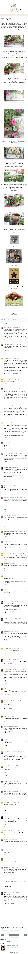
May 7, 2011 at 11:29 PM (18, 553)
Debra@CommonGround (12, 945)
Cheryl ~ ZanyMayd (8, 553)
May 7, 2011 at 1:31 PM (14, 422)
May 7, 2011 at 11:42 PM (18, 563)
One (5, 839)
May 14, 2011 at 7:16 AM (11, 839)
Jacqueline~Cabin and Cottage (11, 388)
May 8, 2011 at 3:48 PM (19, 726)
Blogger (16, 952)
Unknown (6, 358)
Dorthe (5, 601)
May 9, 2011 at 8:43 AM (13, 791)
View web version (14, 937)
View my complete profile (11, 947)
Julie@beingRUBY (8, 541)
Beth (14, 246)
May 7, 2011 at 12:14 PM (14, 379)
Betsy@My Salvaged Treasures (10, 751)
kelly (5, 816)
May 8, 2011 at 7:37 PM (13, 765)
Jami (14, 232)
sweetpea (6, 765)
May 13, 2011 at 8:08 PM (14, 830)
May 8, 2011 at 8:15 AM (13, 631)
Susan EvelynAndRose (9, 726)
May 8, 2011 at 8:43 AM (14, 648)
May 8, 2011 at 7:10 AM (18, 618)
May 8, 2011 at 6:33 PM (15, 739)
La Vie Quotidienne (8, 858)
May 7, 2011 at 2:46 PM (17, 453)
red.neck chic (7, 344)
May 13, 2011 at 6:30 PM (12, 816)
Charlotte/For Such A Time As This (11, 881)
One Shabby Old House (9, 669)
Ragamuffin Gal (7, 688)
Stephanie (6, 781)
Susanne (6, 442)
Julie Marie (6, 327)
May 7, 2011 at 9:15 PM (13, 515)
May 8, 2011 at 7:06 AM (13, 601)
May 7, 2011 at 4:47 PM (11, 485)
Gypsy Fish (6, 589)
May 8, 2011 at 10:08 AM (17, 688)
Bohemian (6, 892)
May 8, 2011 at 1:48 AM (14, 574)
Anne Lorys (6, 802)
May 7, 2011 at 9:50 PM (18, 541)
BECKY (6, 515)
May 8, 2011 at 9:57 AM (20, 669)
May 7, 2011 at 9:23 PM (22, 531)
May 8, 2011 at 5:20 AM (14, 589)
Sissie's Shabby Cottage (9, 497)
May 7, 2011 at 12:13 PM (14, 358)
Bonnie (5, 716)
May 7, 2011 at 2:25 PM (13, 442)
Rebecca (6, 631)
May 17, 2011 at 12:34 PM (14, 892)
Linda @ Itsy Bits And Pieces (10, 531)
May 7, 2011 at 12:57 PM (15, 405)
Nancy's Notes (7, 739)
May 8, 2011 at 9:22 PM (14, 781)
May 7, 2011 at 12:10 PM (15, 327)
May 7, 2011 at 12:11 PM (15, 344)
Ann (5, 485)
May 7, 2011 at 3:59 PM (20, 467)
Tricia (5, 867)
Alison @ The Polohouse (9, 467)
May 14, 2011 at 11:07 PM (12, 867)
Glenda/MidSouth (8, 453)
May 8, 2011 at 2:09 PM (12, 716)
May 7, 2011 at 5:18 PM (20, 497)
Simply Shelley (7, 659)
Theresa (6, 791)
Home (14, 934)
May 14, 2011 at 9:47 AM (18, 858)
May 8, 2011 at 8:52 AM (16, 659)
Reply (5, 339)
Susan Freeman (7, 700)
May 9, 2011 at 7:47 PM (14, 802)
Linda (5, 849)
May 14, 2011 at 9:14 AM (12, 849)
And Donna (14, 265)
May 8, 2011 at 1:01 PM (16, 700)
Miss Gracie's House (8, 563)
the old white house (8, 618)
